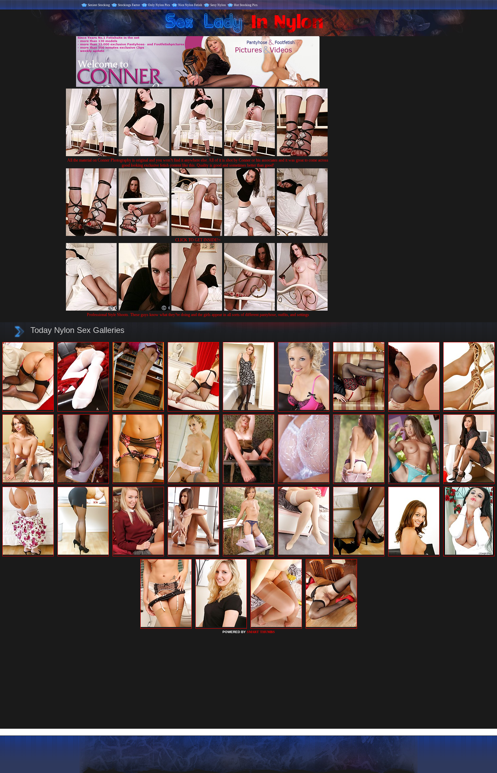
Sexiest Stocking (99, 5)
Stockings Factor (129, 5)
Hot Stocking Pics (246, 5)
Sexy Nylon (218, 5)
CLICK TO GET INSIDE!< (198, 240)
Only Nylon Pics (159, 5)
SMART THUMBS (261, 632)
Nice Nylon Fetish (190, 5)
